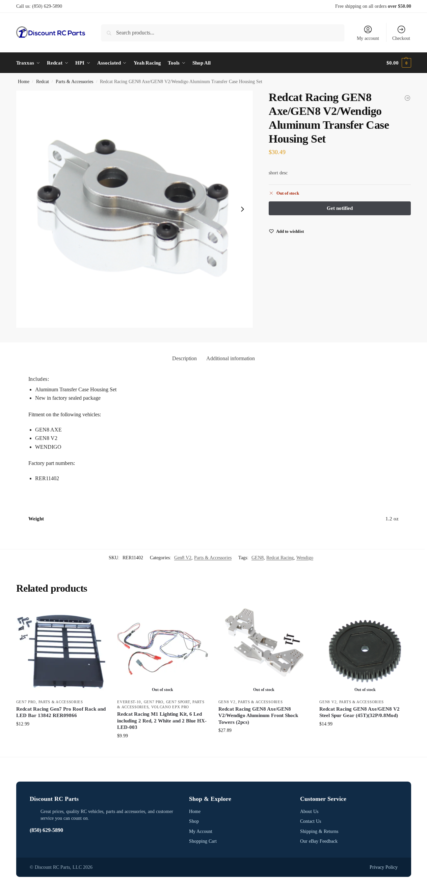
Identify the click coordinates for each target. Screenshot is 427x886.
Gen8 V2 (182, 557)
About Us (309, 811)
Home (23, 81)
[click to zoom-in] (134, 209)
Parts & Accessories (74, 81)
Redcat (42, 81)
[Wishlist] (97, 614)
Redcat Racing (280, 557)
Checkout (401, 38)
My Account (200, 831)
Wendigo (304, 557)
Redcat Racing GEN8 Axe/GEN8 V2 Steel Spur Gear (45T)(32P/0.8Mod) (359, 712)
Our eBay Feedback (319, 841)
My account (368, 38)
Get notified (162, 750)
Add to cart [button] (61, 738)
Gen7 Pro (26, 702)
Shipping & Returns (319, 831)
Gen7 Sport (178, 702)
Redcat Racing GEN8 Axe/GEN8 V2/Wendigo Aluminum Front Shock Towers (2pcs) (258, 715)
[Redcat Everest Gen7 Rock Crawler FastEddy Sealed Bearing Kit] (407, 98)
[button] (398, 63)
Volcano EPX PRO (170, 707)
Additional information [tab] (230, 358)
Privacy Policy (384, 867)
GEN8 (257, 557)
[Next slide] (242, 209)
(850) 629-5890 (47, 6)
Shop (194, 821)
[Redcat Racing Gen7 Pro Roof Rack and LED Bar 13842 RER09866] (61, 649)
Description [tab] (184, 358)
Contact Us (310, 821)
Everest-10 (129, 702)
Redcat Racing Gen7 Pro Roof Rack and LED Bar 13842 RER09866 (61, 712)
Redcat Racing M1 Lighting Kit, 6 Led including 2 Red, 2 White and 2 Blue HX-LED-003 (162, 720)
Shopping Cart (203, 841)
